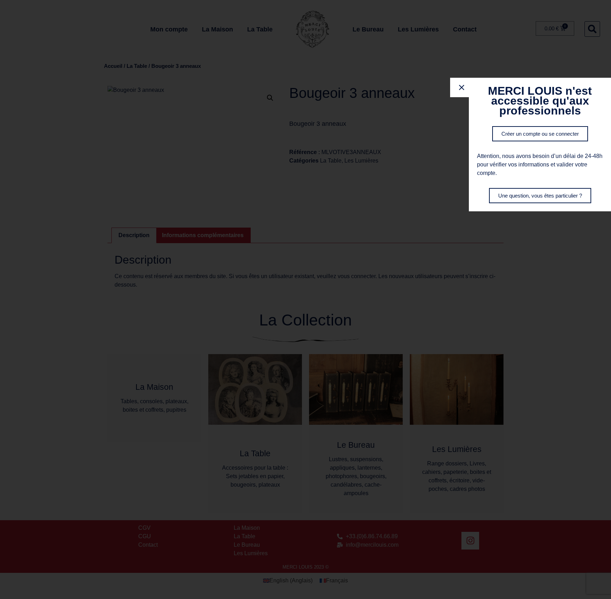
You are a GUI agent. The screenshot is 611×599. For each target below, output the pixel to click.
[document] (305, 299)
